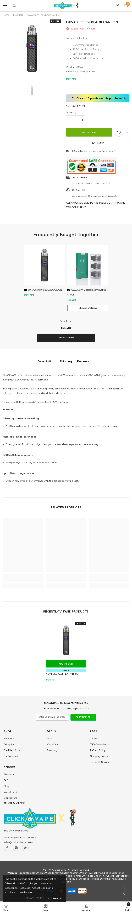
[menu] (5, 5)
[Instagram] (16, 848)
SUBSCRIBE (83, 717)
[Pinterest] (25, 848)
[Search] (14, 6)
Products (18, 14)
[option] (32, 48)
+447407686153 (26, 837)
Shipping (65, 361)
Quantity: (71, 112)
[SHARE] (126, 132)
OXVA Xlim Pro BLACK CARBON (45, 289)
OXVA (79, 67)
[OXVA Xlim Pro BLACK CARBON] (66, 640)
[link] (23, 580)
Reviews (83, 361)
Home (6, 14)
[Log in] (117, 5)
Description (46, 361)
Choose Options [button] (88, 308)
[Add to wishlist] (119, 132)
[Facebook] (7, 848)
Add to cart (89, 132)
